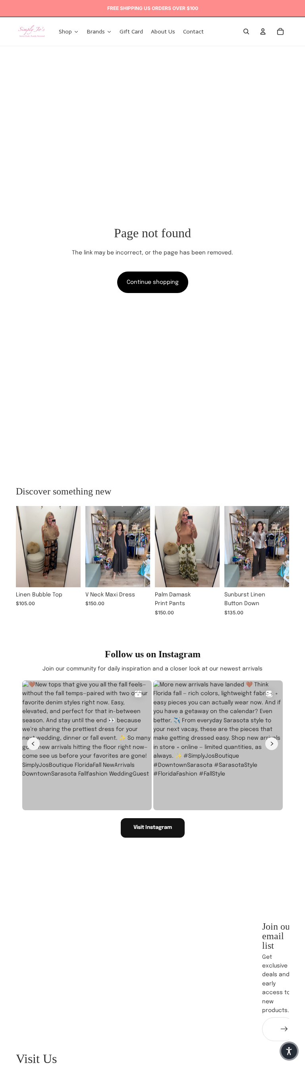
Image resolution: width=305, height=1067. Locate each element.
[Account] (263, 31)
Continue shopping (153, 282)
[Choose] (68, 575)
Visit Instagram (152, 827)
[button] (289, 1051)
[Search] (246, 31)
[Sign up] (284, 1029)
